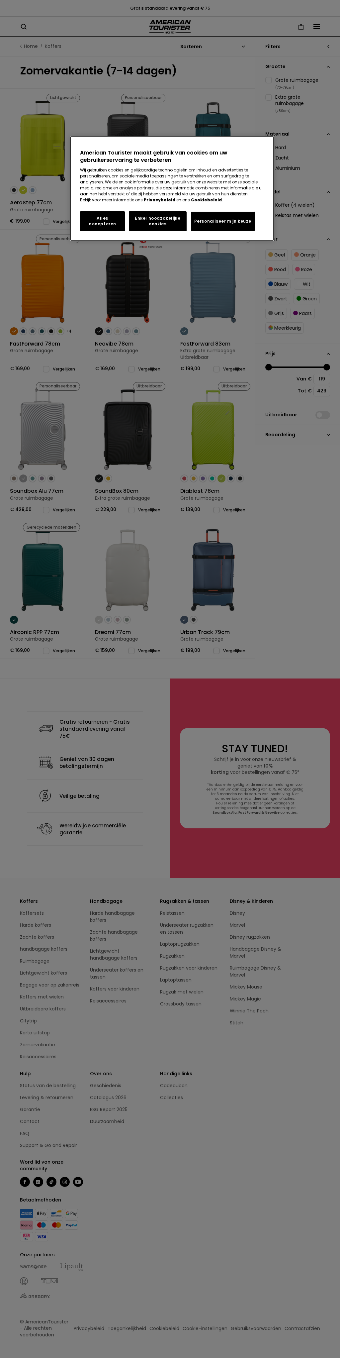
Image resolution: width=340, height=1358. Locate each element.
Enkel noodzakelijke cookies (157, 221)
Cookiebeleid (206, 200)
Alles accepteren (102, 221)
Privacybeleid (159, 200)
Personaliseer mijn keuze (222, 221)
